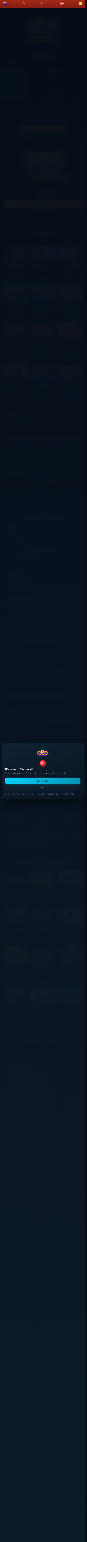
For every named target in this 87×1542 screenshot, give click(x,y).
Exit (42, 788)
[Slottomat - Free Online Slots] (5, 3)
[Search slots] (23, 3)
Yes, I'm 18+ (42, 781)
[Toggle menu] (80, 3)
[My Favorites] (42, 3)
